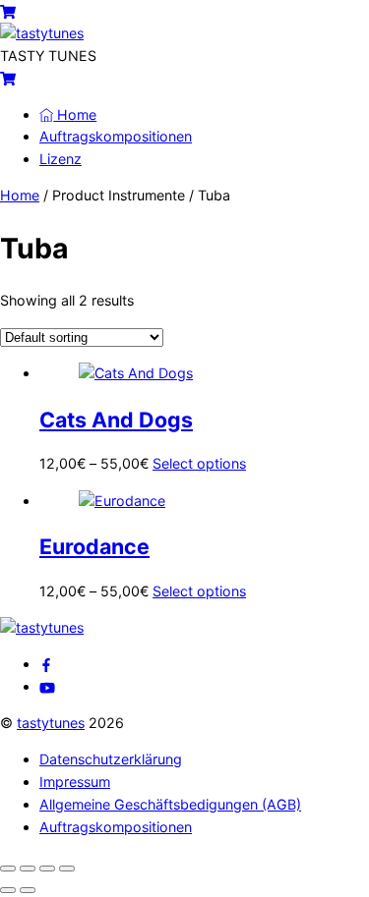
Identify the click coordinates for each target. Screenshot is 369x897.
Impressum (74, 781)
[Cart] (8, 10)
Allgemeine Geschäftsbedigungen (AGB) (170, 804)
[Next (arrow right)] (27, 890)
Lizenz (60, 158)
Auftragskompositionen (115, 136)
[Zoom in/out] (8, 868)
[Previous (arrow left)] (8, 890)
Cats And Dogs (116, 419)
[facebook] (46, 663)
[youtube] (47, 686)
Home (74, 114)
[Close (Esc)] (67, 868)
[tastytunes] (42, 33)
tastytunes (51, 722)
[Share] (47, 868)
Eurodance (94, 546)
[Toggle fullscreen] (27, 868)
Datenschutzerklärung (110, 759)
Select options (199, 463)
